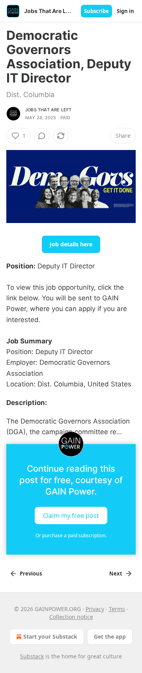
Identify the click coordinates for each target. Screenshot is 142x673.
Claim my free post (71, 515)
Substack (32, 656)
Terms (117, 609)
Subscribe (96, 11)
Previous (31, 573)
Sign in (125, 11)
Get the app (110, 636)
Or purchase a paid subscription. (71, 535)
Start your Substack (50, 636)
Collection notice (71, 617)
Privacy (95, 609)
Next (115, 573)
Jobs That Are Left (48, 109)
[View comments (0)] (42, 136)
